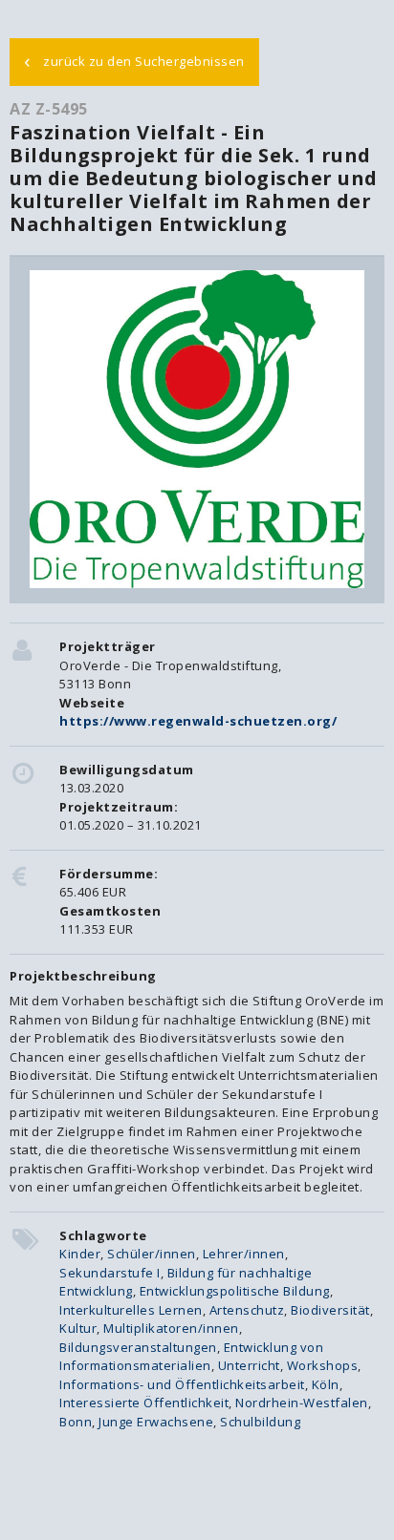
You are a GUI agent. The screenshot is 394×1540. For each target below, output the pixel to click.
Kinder (79, 1253)
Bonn (75, 1421)
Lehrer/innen (244, 1253)
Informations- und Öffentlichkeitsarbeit (182, 1384)
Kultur (78, 1328)
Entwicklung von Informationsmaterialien (191, 1357)
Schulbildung (260, 1421)
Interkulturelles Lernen (131, 1309)
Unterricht (249, 1365)
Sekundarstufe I (110, 1272)
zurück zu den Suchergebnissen (134, 60)
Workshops (323, 1365)
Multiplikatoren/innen (171, 1328)
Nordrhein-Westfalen (301, 1402)
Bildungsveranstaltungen (138, 1347)
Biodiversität (330, 1309)
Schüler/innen (151, 1253)
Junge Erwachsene (155, 1421)
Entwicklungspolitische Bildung (235, 1290)
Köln (325, 1384)
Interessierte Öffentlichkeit (144, 1402)
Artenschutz (247, 1309)
